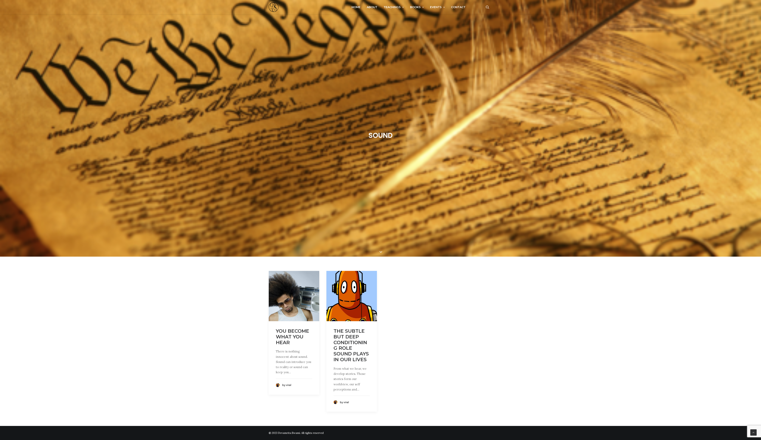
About (372, 7)
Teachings (392, 7)
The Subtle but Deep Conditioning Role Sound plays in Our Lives (351, 345)
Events (436, 7)
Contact (458, 7)
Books (415, 7)
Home (356, 7)
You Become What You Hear (292, 336)
